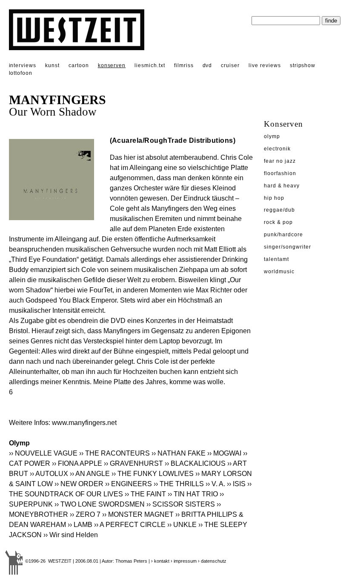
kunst (52, 65)
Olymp (272, 136)
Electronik (277, 148)
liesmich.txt (149, 65)
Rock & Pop (278, 222)
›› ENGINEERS (128, 483)
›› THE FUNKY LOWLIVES (153, 473)
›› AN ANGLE (90, 473)
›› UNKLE (182, 524)
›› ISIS (236, 483)
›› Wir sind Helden (70, 534)
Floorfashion (280, 173)
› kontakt (160, 561)
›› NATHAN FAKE (179, 453)
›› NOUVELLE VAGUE (43, 453)
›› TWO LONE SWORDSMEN (99, 504)
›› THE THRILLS (179, 483)
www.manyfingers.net (84, 422)
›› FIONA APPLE (77, 463)
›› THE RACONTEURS (114, 453)
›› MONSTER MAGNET (138, 514)
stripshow (303, 65)
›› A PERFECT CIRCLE (130, 524)
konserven (112, 65)
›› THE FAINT (145, 494)
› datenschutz (212, 561)
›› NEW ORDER (78, 483)
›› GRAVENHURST (133, 463)
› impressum (184, 561)
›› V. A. (215, 483)
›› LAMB (80, 524)
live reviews (265, 65)
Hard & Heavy (282, 185)
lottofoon (21, 73)
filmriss (184, 65)
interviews (23, 65)
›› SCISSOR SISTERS (180, 504)
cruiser (230, 65)
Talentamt (276, 259)
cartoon (79, 65)
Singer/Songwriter (287, 246)
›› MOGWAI (224, 453)
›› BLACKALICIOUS (195, 463)
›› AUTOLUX (49, 473)
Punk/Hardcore (283, 234)
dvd (207, 65)
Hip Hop (274, 198)
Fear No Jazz (280, 161)
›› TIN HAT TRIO (193, 494)
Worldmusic (279, 271)
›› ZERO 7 (85, 514)
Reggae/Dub (279, 209)
